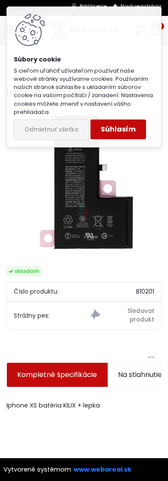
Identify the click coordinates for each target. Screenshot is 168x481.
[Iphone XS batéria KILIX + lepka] (84, 182)
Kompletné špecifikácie (57, 375)
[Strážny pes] (122, 316)
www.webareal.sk (102, 469)
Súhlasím (118, 129)
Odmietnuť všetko (51, 130)
